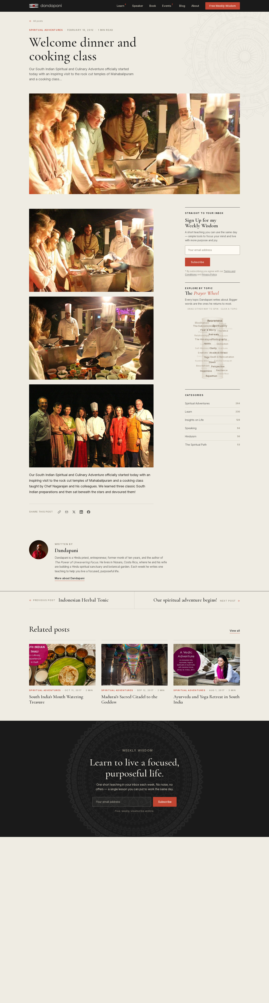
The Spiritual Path (212, 444)
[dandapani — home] (45, 6)
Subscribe (197, 262)
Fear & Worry (208, 329)
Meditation (202, 322)
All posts (38, 20)
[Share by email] (66, 512)
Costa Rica (223, 373)
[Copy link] (59, 512)
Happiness (206, 371)
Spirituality (220, 325)
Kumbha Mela (202, 360)
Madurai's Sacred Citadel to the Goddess (129, 699)
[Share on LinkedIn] (81, 512)
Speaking (212, 428)
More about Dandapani (70, 578)
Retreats (214, 334)
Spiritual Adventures (46, 30)
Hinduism (212, 436)
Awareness (215, 320)
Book (152, 6)
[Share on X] (74, 512)
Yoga (207, 357)
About (195, 6)
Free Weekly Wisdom (222, 6)
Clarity (213, 348)
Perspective (218, 366)
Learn (121, 5)
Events (167, 5)
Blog (182, 6)
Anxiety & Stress (219, 352)
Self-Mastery (202, 348)
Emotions (203, 352)
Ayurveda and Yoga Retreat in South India (206, 699)
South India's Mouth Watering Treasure (56, 699)
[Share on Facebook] (88, 512)
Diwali (212, 362)
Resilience (221, 370)
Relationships (201, 335)
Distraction (222, 344)
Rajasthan (212, 375)
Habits (207, 343)
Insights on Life (212, 419)
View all (235, 630)
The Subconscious (204, 325)
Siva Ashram (202, 365)
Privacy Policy (209, 274)
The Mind (223, 330)
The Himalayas (203, 339)
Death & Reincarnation (222, 357)
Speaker (137, 6)
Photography (219, 339)
